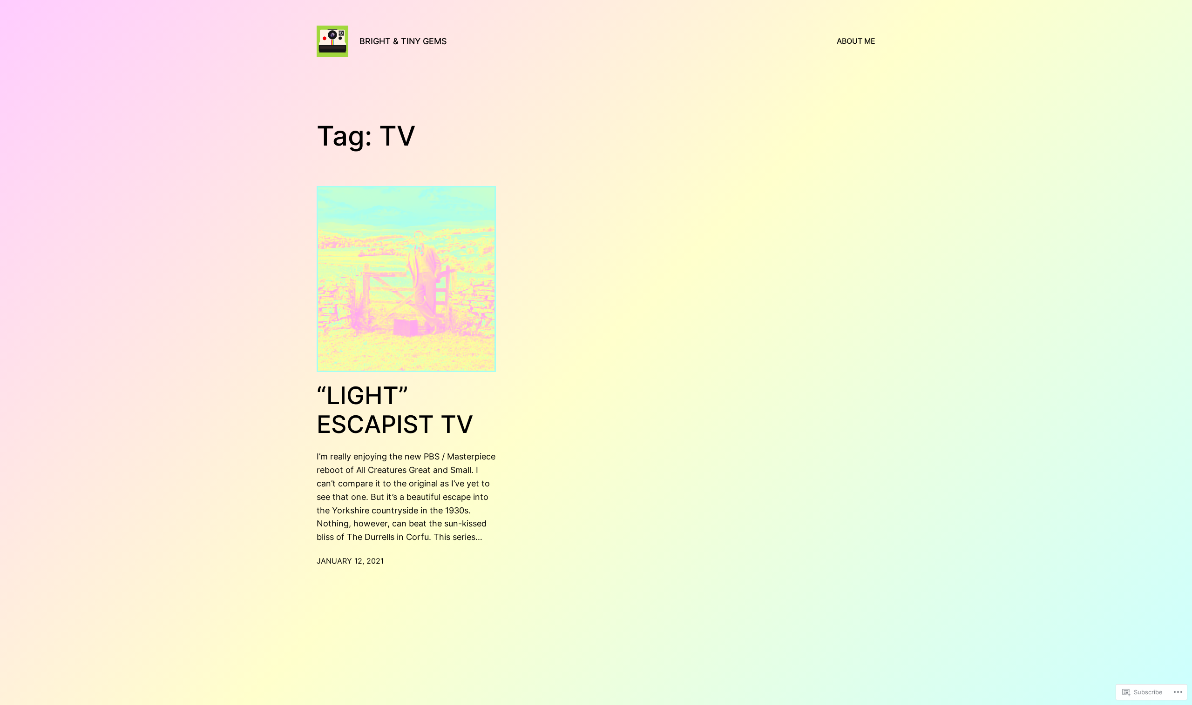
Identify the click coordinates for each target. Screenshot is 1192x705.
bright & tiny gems (403, 41)
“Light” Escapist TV (395, 410)
